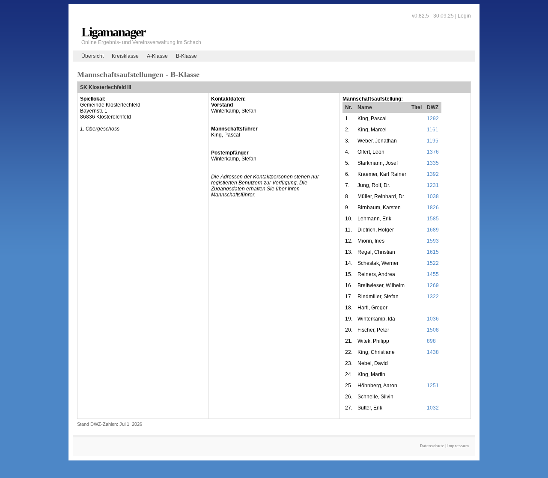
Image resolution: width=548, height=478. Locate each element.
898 (431, 341)
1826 (433, 208)
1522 (433, 263)
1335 (433, 163)
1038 (433, 196)
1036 (433, 319)
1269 (433, 285)
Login (464, 16)
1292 (433, 119)
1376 (433, 152)
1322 (433, 297)
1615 (433, 252)
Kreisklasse (125, 56)
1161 (432, 130)
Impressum (458, 446)
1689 (433, 230)
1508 (433, 330)
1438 (433, 352)
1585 (433, 219)
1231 (433, 185)
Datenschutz (432, 446)
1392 (433, 174)
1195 (432, 141)
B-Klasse (186, 56)
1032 (433, 408)
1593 (433, 241)
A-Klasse (157, 56)
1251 (433, 386)
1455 (433, 274)
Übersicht (92, 56)
